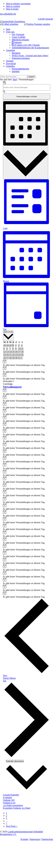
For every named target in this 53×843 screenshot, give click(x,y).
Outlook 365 (9, 800)
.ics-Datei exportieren (13, 805)
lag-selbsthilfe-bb (8, 14)
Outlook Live (9, 802)
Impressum (35, 839)
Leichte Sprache (45, 19)
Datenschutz (47, 839)
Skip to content (13, 6)
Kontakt (24, 839)
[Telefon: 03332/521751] (37, 24)
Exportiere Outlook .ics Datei (16, 808)
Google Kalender (11, 795)
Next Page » (11, 826)
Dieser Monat (9, 678)
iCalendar (7, 797)
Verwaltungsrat (12, 386)
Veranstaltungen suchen (26, 96)
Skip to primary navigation (18, 3)
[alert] (26, 363)
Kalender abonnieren (15, 761)
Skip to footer (12, 9)
